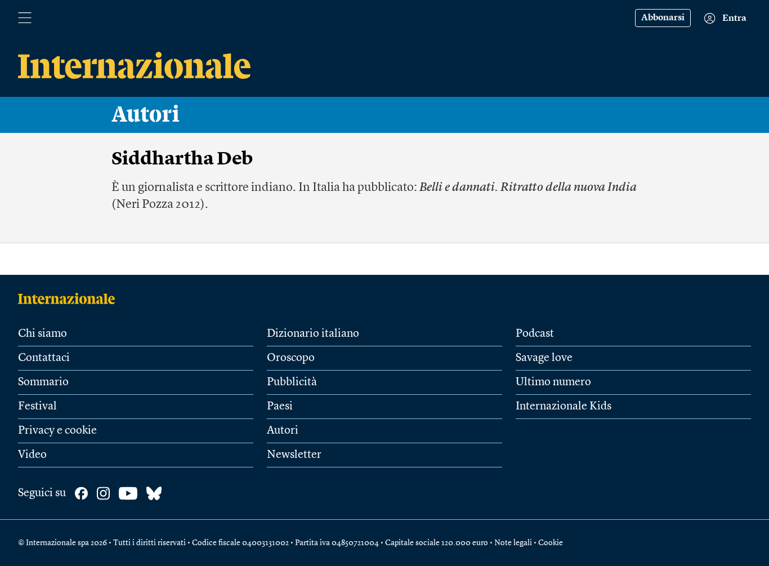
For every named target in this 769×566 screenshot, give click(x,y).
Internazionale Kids (563, 406)
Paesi (280, 406)
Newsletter (294, 455)
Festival (37, 406)
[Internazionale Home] (70, 298)
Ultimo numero (553, 382)
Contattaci (44, 358)
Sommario (43, 382)
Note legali (513, 543)
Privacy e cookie (57, 430)
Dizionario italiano (313, 334)
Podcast (535, 334)
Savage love (544, 358)
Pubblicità (292, 382)
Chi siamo (42, 334)
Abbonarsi (663, 18)
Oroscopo (291, 358)
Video (32, 455)
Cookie (550, 543)
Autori (145, 115)
